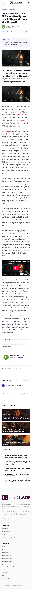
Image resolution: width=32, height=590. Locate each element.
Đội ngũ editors (6, 531)
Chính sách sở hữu (7, 558)
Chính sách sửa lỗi (7, 555)
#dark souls (15, 343)
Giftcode (4, 575)
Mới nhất (26, 380)
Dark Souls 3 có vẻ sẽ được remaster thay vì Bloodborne (16, 43)
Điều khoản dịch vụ (7, 547)
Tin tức (3, 534)
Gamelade (4, 9)
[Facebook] (7, 31)
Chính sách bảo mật (7, 549)
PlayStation (12, 9)
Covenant (5, 131)
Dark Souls (25, 120)
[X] (11, 31)
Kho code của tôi (6, 578)
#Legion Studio (7, 346)
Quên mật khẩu (6, 572)
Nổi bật (20, 380)
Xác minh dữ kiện (6, 564)
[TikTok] (7, 518)
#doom (22, 343)
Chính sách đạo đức (7, 552)
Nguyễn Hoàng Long (12, 26)
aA (23, 31)
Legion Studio (21, 115)
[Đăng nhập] (28, 2)
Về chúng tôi (5, 528)
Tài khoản (4, 569)
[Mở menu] (3, 3)
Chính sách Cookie (7, 561)
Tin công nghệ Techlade (8, 537)
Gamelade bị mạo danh (8, 567)
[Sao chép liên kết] (15, 31)
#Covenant (6, 343)
